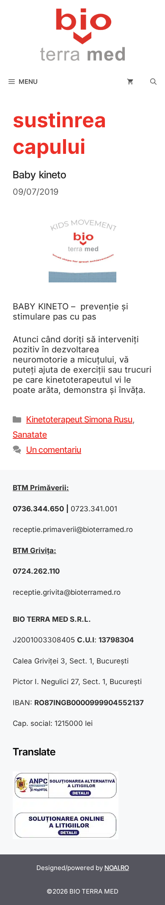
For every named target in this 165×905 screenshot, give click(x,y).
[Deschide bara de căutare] (153, 81)
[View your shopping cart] (130, 81)
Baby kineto (39, 175)
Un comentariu (53, 450)
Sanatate (30, 435)
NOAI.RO (116, 868)
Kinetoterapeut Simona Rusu (79, 419)
